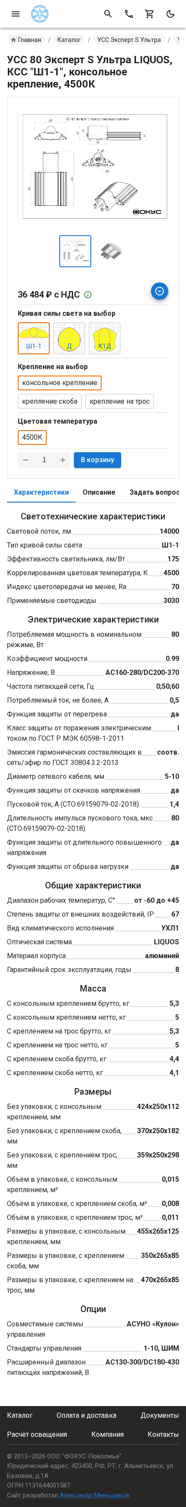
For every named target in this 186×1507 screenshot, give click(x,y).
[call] (129, 14)
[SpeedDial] (159, 291)
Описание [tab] (99, 492)
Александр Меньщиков (95, 1495)
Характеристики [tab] (41, 492)
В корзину (97, 460)
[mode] (170, 14)
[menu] (15, 14)
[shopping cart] (149, 14)
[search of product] (108, 14)
